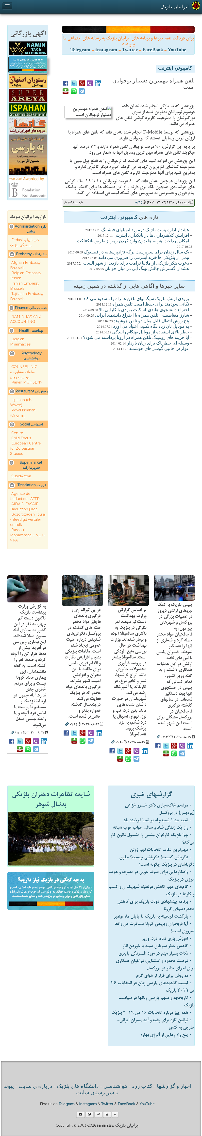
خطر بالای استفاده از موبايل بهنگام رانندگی (150, 332)
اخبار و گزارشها (174, 1086)
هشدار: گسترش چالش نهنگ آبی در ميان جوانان (147, 269)
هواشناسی (115, 1086)
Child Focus (21, 438)
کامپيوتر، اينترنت (175, 68)
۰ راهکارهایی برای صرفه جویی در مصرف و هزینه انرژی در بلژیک (151, 875)
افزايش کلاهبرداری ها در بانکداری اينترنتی (151, 235)
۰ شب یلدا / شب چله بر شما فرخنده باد (158, 820)
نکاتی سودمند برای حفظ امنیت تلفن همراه (150, 304)
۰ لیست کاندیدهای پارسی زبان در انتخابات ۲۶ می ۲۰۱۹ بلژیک (152, 986)
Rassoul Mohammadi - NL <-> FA (27, 535)
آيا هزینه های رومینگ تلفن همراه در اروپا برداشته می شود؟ (136, 338)
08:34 (138, 202)
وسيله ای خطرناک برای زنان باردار (157, 343)
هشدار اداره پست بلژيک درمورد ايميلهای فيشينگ (145, 230)
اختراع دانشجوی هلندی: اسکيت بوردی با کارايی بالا (144, 310)
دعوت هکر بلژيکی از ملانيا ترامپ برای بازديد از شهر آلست (136, 263)
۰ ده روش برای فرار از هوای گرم (164, 976)
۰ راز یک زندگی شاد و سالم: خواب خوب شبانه (152, 827)
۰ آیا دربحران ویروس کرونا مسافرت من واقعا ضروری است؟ (154, 927)
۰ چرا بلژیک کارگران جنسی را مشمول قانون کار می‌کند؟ (152, 838)
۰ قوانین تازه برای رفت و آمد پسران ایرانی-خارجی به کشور (155, 1023)
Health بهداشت (31, 330)
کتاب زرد (142, 1086)
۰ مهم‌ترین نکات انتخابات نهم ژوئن (161, 850)
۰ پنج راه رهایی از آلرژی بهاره (166, 1035)
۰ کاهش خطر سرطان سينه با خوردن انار (157, 946)
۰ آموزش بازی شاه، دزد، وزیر (167, 939)
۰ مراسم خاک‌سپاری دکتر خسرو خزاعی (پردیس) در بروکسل (159, 809)
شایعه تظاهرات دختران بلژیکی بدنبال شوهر (51, 799)
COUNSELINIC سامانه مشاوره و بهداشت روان (23, 372)
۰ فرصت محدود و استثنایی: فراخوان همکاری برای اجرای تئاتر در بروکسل (155, 964)
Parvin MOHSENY (26, 382)
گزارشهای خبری (151, 794)
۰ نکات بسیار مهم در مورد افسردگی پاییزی (155, 953)
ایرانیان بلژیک (174, 6)
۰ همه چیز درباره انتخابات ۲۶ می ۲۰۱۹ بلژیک (151, 1013)
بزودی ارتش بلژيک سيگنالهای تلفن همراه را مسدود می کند (136, 299)
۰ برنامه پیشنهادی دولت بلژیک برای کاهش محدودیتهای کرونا (155, 905)
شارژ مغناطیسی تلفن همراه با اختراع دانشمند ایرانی (142, 315)
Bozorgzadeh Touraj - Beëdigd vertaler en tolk (28, 519)
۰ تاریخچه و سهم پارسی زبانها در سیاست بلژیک (156, 1001)
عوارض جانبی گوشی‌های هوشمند (159, 349)
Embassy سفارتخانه (31, 254)
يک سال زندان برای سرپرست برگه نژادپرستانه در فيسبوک (136, 252)
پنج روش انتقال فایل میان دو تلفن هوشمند (151, 321)
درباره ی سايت (35, 1086)
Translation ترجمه (31, 485)
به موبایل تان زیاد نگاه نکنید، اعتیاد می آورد (151, 327)
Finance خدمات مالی (31, 308)
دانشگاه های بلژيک (77, 1086)
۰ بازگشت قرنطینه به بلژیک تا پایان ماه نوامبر (153, 916)
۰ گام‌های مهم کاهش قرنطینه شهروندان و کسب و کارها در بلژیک (151, 890)
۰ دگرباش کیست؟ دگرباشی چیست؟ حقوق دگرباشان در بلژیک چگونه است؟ (156, 860)
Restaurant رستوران (31, 391)
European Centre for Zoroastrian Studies (25, 448)
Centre (17, 433)
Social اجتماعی (31, 424)
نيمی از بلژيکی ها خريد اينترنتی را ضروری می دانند (143, 258)
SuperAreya (21, 476)
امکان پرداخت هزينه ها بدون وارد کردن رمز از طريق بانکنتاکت (133, 241)
